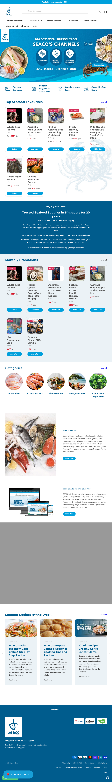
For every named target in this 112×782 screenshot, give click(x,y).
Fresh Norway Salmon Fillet (73, 131)
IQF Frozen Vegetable (98, 395)
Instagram (97, 767)
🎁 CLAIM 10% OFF (16, 774)
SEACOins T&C (77, 763)
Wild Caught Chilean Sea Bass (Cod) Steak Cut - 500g (97, 132)
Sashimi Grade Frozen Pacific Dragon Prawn (73, 292)
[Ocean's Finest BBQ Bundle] (35, 326)
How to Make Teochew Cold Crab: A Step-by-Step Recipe (20, 650)
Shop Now (56, 65)
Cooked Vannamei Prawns (33, 179)
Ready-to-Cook (77, 393)
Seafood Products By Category (73, 767)
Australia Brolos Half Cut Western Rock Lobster (55, 290)
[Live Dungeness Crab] (14, 326)
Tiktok (105, 767)
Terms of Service (89, 763)
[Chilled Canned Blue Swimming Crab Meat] (56, 115)
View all (104, 102)
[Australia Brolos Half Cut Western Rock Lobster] (56, 273)
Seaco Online (13, 763)
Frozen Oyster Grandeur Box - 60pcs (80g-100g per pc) (34, 292)
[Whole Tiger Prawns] (14, 165)
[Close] (29, 774)
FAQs (34, 26)
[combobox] (55, 11)
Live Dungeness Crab (13, 340)
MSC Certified (12, 26)
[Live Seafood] (56, 381)
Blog (105, 772)
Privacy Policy (66, 763)
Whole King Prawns (13, 128)
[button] (105, 11)
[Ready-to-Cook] (77, 381)
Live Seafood (56, 393)
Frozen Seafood (35, 393)
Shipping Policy (102, 763)
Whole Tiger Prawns (14, 178)
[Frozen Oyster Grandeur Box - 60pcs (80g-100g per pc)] (35, 273)
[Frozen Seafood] (35, 381)
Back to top (55, 710)
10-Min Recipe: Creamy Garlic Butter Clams (88, 648)
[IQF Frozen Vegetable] (98, 381)
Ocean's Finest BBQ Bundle (34, 340)
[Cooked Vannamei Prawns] (35, 165)
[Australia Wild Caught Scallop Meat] (35, 115)
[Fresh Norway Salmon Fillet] (76, 115)
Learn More (69, 458)
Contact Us (58, 767)
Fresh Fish (14, 393)
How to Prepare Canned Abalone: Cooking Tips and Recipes (55, 650)
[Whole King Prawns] (14, 115)
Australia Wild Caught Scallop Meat (34, 130)
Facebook (88, 767)
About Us (25, 26)
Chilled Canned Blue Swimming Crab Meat (55, 131)
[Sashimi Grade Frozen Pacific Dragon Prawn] (76, 273)
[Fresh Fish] (14, 381)
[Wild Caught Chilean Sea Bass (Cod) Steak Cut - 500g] (97, 115)
